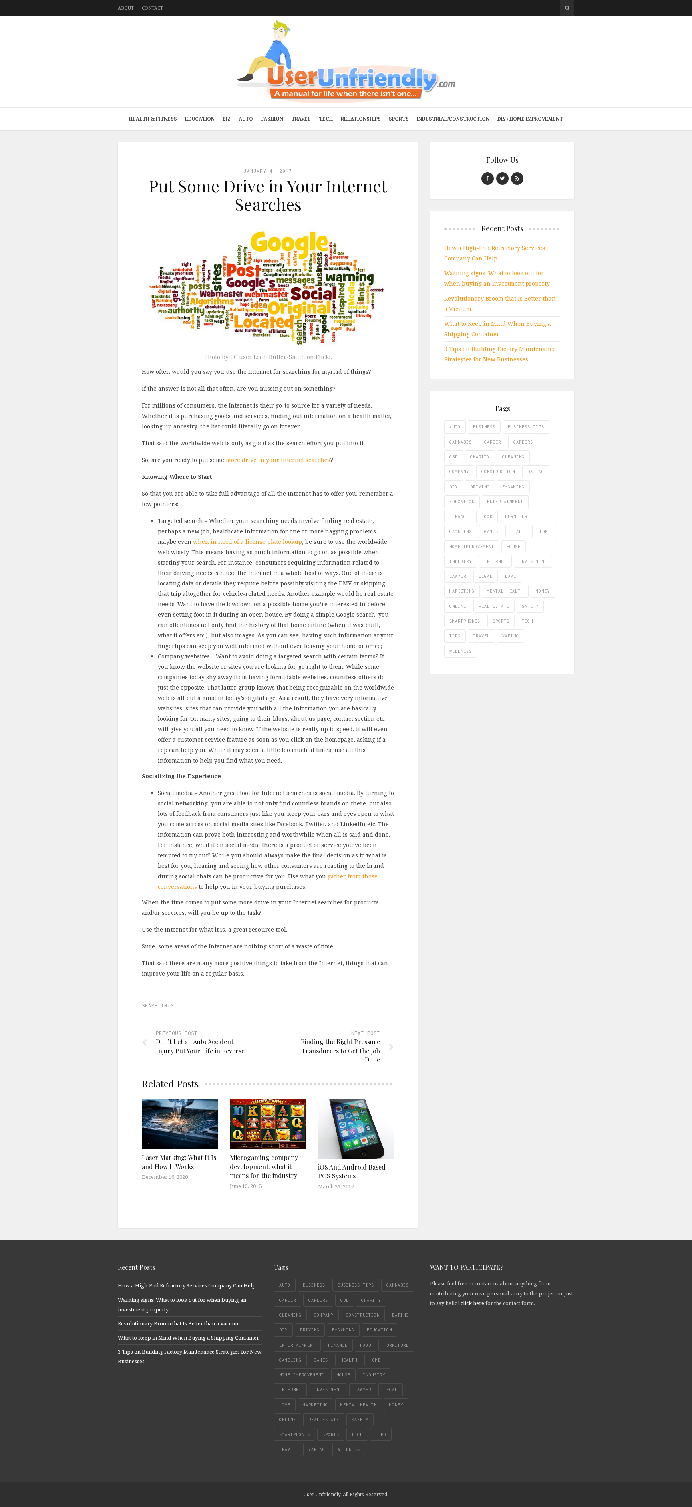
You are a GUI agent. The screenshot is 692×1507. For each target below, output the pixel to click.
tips (455, 635)
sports (501, 621)
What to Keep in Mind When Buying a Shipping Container (188, 1337)
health (519, 531)
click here (472, 1303)
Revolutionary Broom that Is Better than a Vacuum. (179, 1323)
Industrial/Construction (453, 118)
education (462, 501)
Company (459, 471)
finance (459, 516)
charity (480, 456)
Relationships (361, 118)
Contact (152, 8)
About (126, 8)
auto (455, 426)
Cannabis (460, 442)
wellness (460, 651)
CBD (453, 456)
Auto (246, 118)
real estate (494, 606)
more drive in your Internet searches (278, 460)
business (484, 426)
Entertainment (505, 501)
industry (460, 561)
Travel (301, 118)
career (492, 442)
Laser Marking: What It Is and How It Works (179, 1161)
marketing (462, 591)
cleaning (513, 456)
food (487, 516)
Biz (227, 118)
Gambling (460, 531)
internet (495, 561)
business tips (526, 426)
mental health (505, 591)
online (457, 606)
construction (498, 471)
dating (535, 471)
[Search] (567, 8)
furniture (517, 516)
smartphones (464, 621)
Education (200, 118)
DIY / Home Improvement (530, 118)
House (514, 546)
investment (533, 561)
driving (480, 486)
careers (523, 442)
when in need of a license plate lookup (247, 541)
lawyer (457, 576)
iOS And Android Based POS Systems (352, 1171)
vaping (510, 635)
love (510, 576)
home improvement (471, 546)
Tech (326, 118)
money (543, 591)
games (491, 531)
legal (486, 576)
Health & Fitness (153, 118)
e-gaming (513, 486)
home (545, 531)
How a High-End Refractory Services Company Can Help (187, 1285)
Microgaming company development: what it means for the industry (264, 1166)
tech (527, 621)
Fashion (272, 118)
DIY (453, 486)
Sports (399, 118)
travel (481, 635)
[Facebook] (487, 178)
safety (530, 606)
